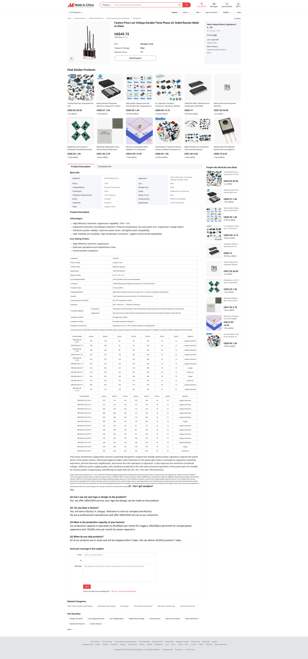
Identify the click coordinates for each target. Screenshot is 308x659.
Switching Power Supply (106, 606)
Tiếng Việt (209, 644)
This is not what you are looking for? (96, 591)
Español (105, 644)
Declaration (179, 649)
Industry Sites (169, 642)
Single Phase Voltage (136, 618)
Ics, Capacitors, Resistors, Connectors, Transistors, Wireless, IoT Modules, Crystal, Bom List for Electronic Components (231, 227)
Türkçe (201, 644)
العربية (167, 644)
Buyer (185, 12)
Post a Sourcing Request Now (124, 591)
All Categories (76, 12)
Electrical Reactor (191, 618)
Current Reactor (96, 624)
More (209, 53)
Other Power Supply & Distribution (80, 606)
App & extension (211, 12)
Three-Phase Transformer (142, 606)
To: (81, 560)
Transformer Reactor (77, 624)
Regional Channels (182, 642)
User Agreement (167, 649)
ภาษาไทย (193, 644)
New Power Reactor (173, 618)
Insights (214, 642)
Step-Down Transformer (166, 606)
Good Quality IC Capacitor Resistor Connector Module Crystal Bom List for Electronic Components (231, 335)
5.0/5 (215, 35)
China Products (107, 642)
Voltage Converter (76, 618)
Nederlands (158, 644)
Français (122, 644)
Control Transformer (187, 606)
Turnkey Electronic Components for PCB (231, 173)
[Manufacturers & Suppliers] (80, 4)
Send (87, 586)
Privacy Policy (189, 649)
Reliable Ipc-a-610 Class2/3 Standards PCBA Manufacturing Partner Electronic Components (231, 281)
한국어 (173, 644)
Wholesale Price (157, 642)
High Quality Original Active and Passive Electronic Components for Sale (231, 209)
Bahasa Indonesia (221, 644)
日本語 (180, 644)
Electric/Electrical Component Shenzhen (231, 263)
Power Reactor (154, 618)
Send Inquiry (135, 58)
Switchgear (124, 606)
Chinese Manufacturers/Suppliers (125, 642)
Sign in (238, 6)
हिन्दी (186, 644)
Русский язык (132, 644)
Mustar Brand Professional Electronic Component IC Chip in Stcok (231, 191)
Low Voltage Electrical (96, 618)
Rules (239, 12)
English (97, 644)
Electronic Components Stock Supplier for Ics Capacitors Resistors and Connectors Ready (231, 317)
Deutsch (149, 644)
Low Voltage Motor (116, 618)
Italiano (142, 644)
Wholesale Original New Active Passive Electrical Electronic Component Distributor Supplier (231, 299)
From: (79, 555)
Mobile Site (206, 642)
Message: (78, 566)
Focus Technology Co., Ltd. (138, 649)
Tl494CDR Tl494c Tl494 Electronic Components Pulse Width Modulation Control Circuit (231, 245)
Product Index (195, 642)
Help (197, 12)
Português (114, 644)
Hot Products (95, 642)
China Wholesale (144, 642)
